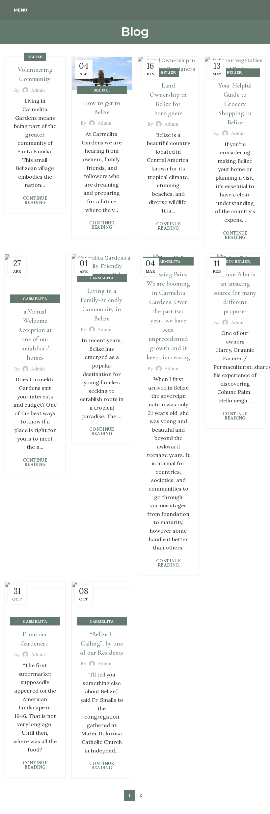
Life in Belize (234, 261)
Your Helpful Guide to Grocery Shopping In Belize (235, 104)
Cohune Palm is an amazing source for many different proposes (235, 292)
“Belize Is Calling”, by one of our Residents (101, 643)
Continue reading (35, 200)
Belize (34, 56)
